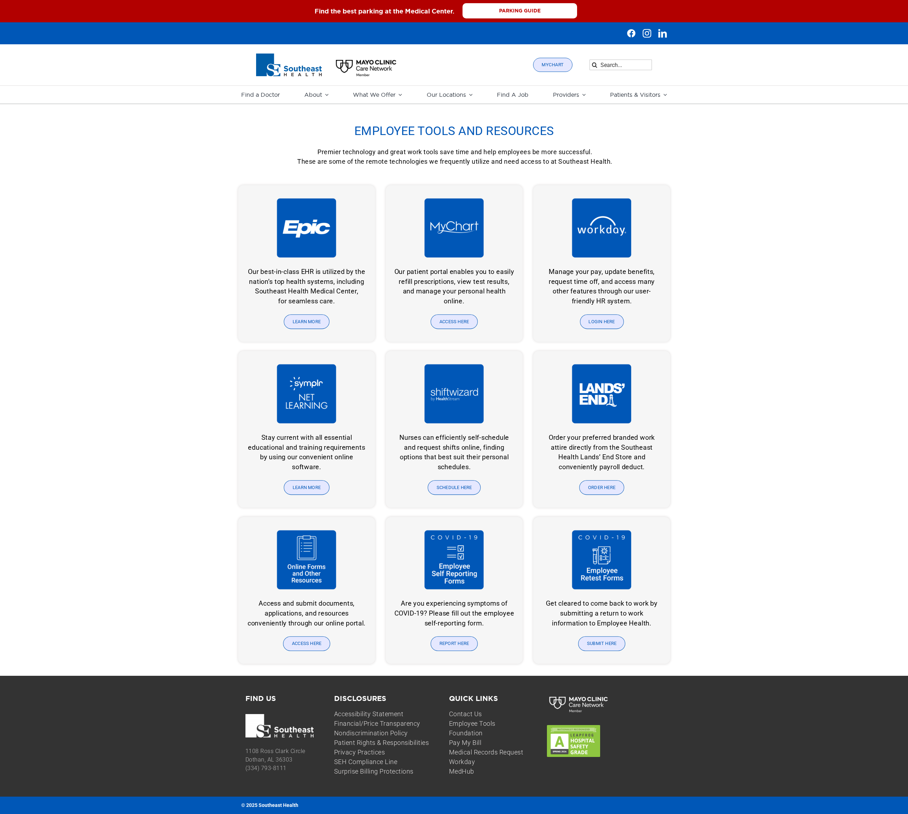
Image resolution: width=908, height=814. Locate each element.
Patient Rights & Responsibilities (381, 742)
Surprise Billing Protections (374, 771)
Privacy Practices (359, 752)
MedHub (461, 771)
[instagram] (647, 33)
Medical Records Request (486, 752)
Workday (462, 761)
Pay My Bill (465, 742)
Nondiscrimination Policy (371, 733)
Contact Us (465, 714)
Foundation (466, 733)
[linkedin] (662, 33)
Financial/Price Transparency (377, 723)
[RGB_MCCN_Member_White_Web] (579, 697)
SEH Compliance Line (366, 761)
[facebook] (631, 33)
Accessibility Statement (369, 714)
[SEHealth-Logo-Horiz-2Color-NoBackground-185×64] (289, 56)
